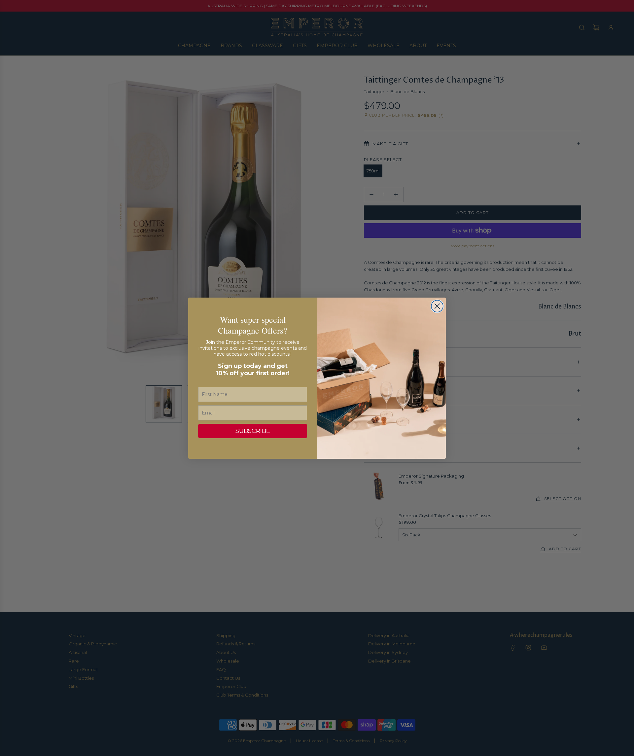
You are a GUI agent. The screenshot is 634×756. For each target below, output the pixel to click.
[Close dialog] (437, 306)
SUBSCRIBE (252, 431)
